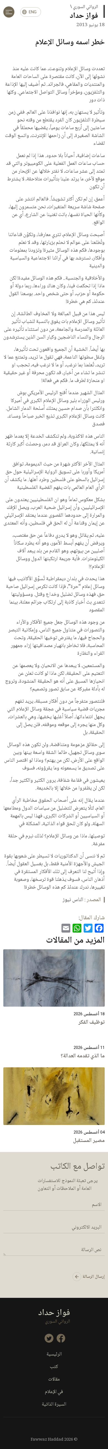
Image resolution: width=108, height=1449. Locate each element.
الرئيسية (54, 1354)
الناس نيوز (73, 900)
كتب (54, 1367)
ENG (33, 11)
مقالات (54, 1379)
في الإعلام (54, 1392)
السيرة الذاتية (54, 1405)
